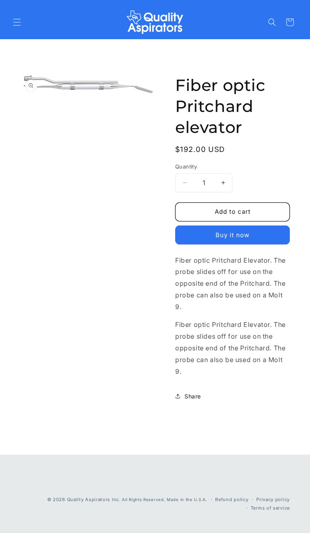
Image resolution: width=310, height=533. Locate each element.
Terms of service (270, 508)
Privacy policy (273, 499)
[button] (17, 22)
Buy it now (232, 235)
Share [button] (192, 396)
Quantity (186, 166)
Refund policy (231, 499)
